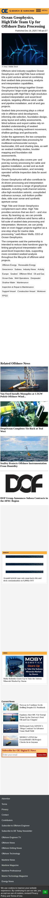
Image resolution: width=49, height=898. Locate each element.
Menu (44, 10)
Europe (5, 274)
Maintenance (22, 283)
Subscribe (28, 11)
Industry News (29, 269)
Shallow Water (8, 283)
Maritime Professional (11, 871)
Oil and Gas (39, 274)
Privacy (5, 809)
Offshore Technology (11, 854)
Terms (4, 804)
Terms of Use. (17, 896)
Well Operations (22, 278)
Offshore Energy (9, 265)
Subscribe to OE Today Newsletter (17, 831)
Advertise (6, 799)
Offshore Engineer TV (11, 837)
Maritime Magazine (10, 865)
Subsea (18, 269)
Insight (6, 552)
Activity (41, 269)
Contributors (7, 820)
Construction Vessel (26, 291)
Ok (45, 892)
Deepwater (35, 278)
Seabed (13, 274)
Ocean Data (7, 278)
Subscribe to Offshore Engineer (16, 826)
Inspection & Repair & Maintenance (18, 287)
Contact (5, 815)
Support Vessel (9, 291)
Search (16, 11)
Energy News (8, 881)
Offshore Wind (25, 274)
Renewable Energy (27, 265)
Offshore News (8, 843)
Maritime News (8, 860)
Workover (41, 291)
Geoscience (7, 269)
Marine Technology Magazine (15, 876)
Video (5, 653)
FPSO (5, 296)
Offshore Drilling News (12, 848)
